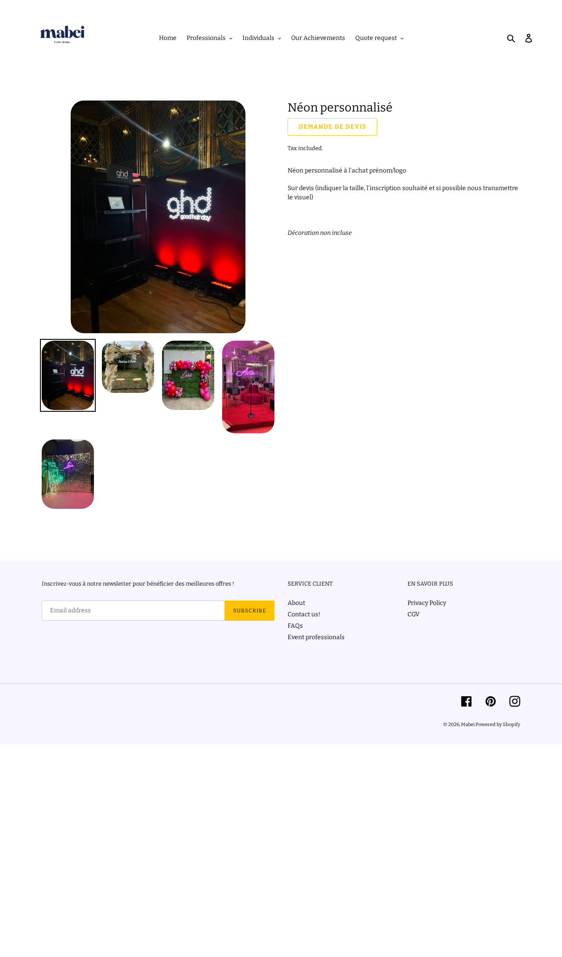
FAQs (295, 626)
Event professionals (316, 637)
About (296, 603)
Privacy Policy (426, 603)
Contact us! (304, 614)
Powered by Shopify (498, 724)
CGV (413, 614)
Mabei (468, 724)
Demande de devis (332, 126)
